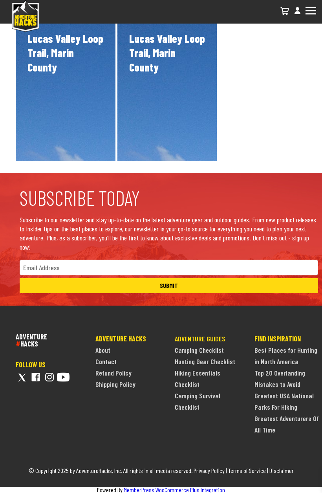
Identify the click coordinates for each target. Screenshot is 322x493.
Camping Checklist (199, 350)
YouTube (63, 377)
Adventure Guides (200, 338)
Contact (106, 361)
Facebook (35, 377)
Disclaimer (281, 470)
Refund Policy (113, 372)
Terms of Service (247, 470)
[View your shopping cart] (285, 11)
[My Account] (297, 15)
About (102, 350)
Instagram (49, 377)
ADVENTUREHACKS (31, 340)
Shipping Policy (115, 384)
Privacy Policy (209, 470)
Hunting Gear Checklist (205, 361)
